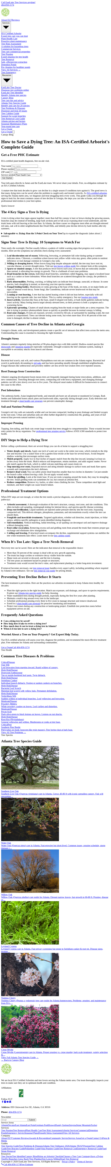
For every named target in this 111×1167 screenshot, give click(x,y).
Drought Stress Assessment (50, 1133)
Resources (6, 75)
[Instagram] (5, 1102)
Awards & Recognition (39, 1138)
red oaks (37, 363)
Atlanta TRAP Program (80, 1146)
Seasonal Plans (31, 1133)
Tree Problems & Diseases (31, 1146)
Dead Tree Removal (69, 1159)
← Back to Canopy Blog (12, 1060)
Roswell (52, 1125)
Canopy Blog (31, 1156)
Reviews (16, 20)
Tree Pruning (7, 1130)
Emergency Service (16, 1133)
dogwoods (6, 347)
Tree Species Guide (10, 1146)
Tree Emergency (8, 72)
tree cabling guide (62, 535)
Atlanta (4, 1125)
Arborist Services (70, 1130)
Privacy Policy (68, 1161)
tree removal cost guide (44, 570)
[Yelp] (7, 1102)
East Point (30, 1125)
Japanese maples (22, 347)
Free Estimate (27, 1164)
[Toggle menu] (13, 131)
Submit (32, 1120)
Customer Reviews (20, 1138)
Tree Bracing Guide (16, 1148)
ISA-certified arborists (97, 193)
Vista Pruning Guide (49, 1148)
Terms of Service (84, 1161)
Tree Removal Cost (68, 1148)
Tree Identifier (18, 1156)
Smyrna (72, 1125)
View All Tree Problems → (13, 732)
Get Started (7, 178)
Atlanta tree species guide (29, 593)
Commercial (83, 1130)
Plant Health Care (34, 1130)
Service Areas (74, 1138)
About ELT (6, 20)
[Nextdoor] (10, 1102)
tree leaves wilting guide (65, 266)
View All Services (71, 1133)
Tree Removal (19, 1130)
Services (6, 23)
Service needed (8, 175)
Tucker (94, 1125)
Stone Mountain (83, 1125)
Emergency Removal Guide (89, 1148)
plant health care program (30, 401)
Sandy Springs (62, 1125)
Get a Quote (6, 129)
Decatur (11, 1125)
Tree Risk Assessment (52, 1130)
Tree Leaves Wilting (51, 1159)
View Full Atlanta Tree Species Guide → (20, 1057)
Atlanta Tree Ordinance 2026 (56, 1146)
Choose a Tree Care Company (77, 1156)
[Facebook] (2, 1102)
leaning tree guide (89, 297)
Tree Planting (35, 1159)
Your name (6, 166)
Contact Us (97, 1138)
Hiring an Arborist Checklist (50, 1156)
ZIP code (5, 172)
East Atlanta (20, 1125)
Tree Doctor (6, 1156)
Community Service (59, 1138)
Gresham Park (41, 1125)
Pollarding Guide (32, 1148)
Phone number (7, 169)
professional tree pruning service (51, 431)
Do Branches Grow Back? (17, 1159)
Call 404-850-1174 (20, 647)
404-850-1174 (15, 1112)
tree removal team (41, 568)
